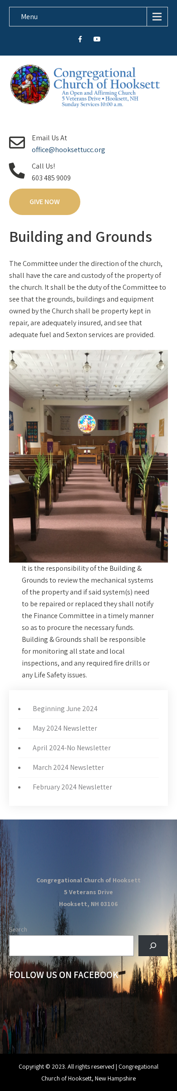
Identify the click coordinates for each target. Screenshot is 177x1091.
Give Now (45, 201)
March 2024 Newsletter (68, 767)
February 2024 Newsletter (72, 787)
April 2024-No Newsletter (72, 748)
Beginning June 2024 (65, 708)
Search (18, 929)
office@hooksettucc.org (68, 149)
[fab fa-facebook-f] (80, 40)
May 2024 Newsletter (65, 728)
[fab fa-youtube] (97, 40)
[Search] (153, 946)
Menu (29, 16)
